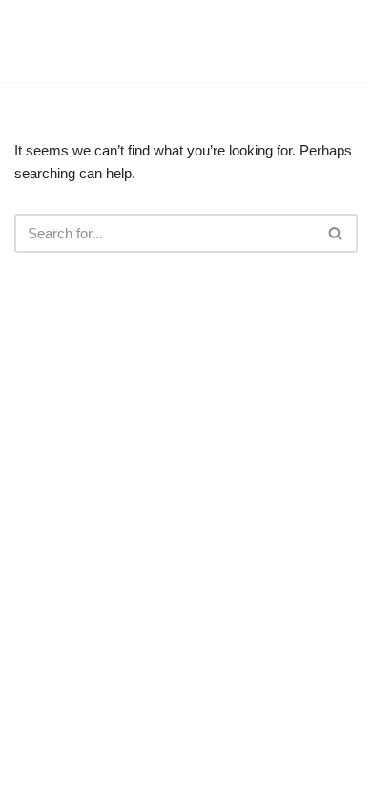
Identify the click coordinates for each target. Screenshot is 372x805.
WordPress (248, 785)
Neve (106, 785)
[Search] (336, 233)
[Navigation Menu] (335, 41)
